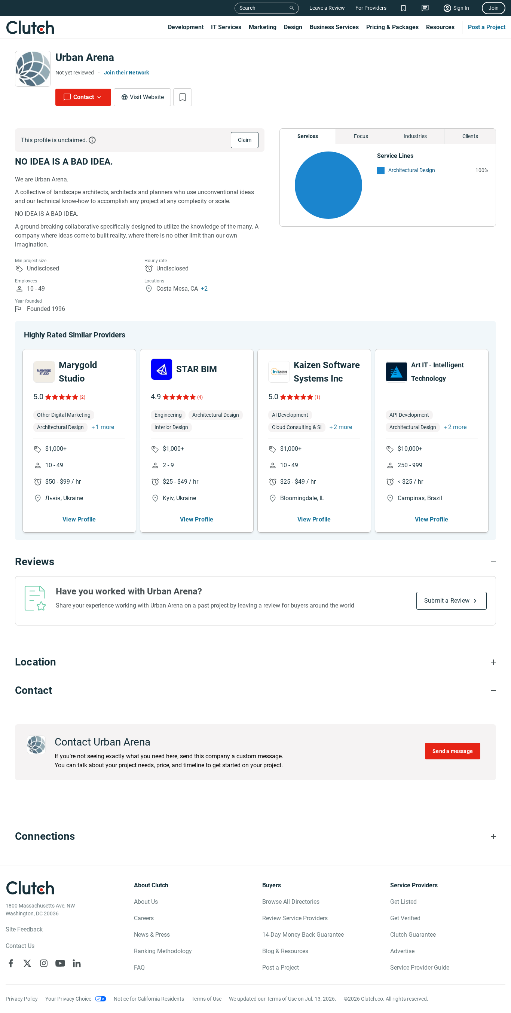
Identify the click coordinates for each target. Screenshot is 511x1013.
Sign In (461, 8)
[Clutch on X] (27, 963)
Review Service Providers (295, 918)
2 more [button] (343, 427)
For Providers (370, 8)
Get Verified (405, 918)
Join (494, 8)
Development (186, 27)
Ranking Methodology (163, 951)
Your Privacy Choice (68, 999)
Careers (144, 918)
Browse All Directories (290, 901)
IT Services (226, 27)
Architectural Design (411, 170)
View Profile (79, 519)
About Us (146, 901)
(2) (82, 397)
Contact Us (20, 945)
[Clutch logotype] (30, 27)
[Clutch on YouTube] (60, 963)
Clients (470, 136)
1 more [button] (105, 427)
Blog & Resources (285, 951)
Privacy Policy (22, 999)
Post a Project (486, 27)
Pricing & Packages (392, 27)
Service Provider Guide (419, 967)
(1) (317, 397)
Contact (83, 97)
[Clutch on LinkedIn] (76, 963)
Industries (415, 136)
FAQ (139, 967)
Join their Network (126, 73)
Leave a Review (327, 8)
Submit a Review (446, 600)
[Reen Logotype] (44, 372)
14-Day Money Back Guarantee (303, 934)
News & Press (152, 934)
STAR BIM (196, 369)
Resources (440, 27)
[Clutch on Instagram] (44, 963)
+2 (204, 288)
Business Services (334, 27)
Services (307, 136)
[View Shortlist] (403, 8)
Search (247, 8)
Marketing (262, 27)
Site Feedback (24, 929)
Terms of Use (206, 999)
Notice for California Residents (149, 999)
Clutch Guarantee (413, 934)
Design (293, 27)
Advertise (402, 951)
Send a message (452, 751)
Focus (361, 136)
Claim (244, 140)
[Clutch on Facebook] (11, 963)
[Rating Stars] (61, 397)
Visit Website (147, 97)
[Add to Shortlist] (183, 97)
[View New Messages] (425, 8)
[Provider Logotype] (33, 69)
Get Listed (403, 901)
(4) (200, 397)
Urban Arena (84, 57)
